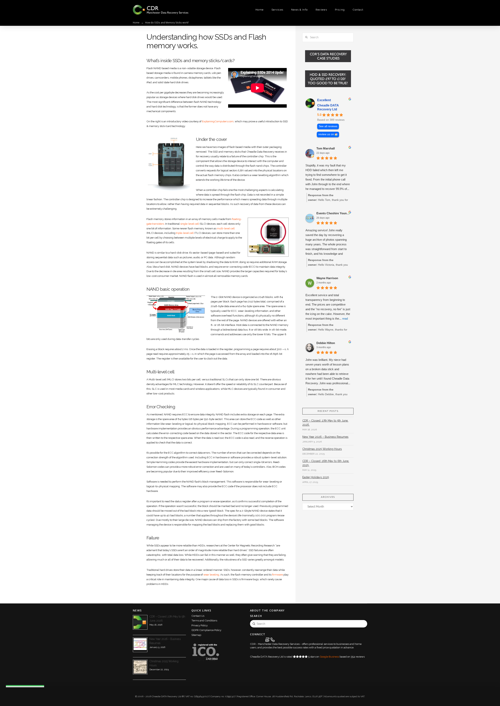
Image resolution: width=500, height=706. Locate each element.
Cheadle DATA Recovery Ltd (328, 107)
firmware (277, 574)
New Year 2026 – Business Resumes (325, 436)
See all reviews (328, 126)
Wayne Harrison (327, 278)
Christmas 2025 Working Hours (322, 448)
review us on (326, 134)
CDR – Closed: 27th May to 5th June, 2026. (325, 422)
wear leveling (211, 574)
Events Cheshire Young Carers (333, 213)
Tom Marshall (325, 148)
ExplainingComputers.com (218, 121)
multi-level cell (226, 228)
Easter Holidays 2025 (315, 477)
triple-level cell (185, 232)
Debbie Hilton (325, 343)
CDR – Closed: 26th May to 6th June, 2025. (325, 463)
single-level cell (189, 223)
